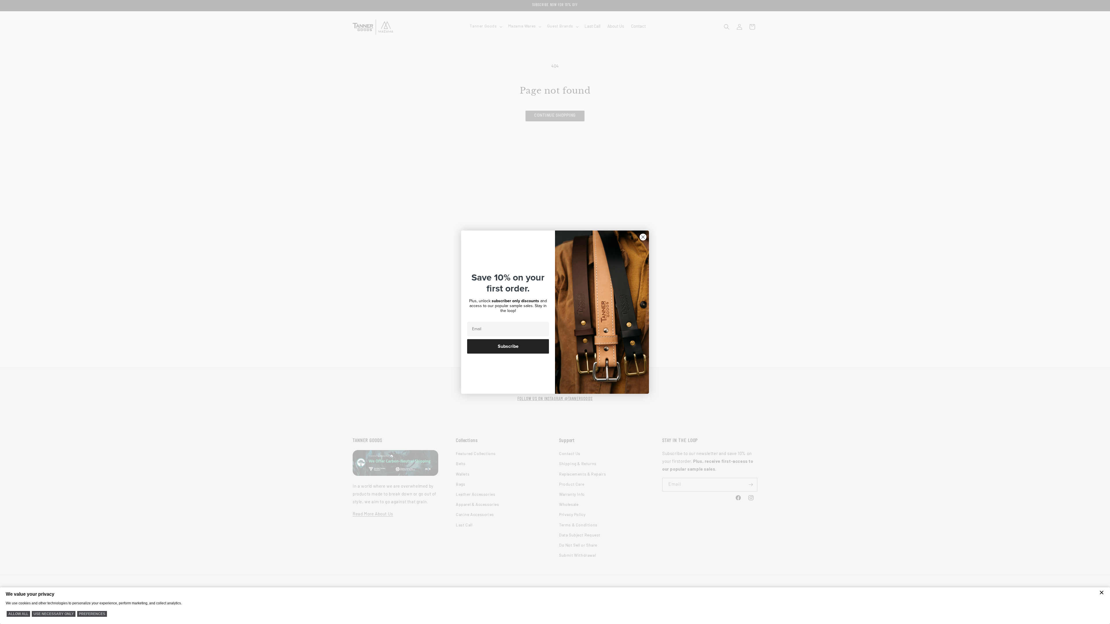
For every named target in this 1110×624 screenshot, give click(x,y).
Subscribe (508, 346)
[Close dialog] (643, 237)
